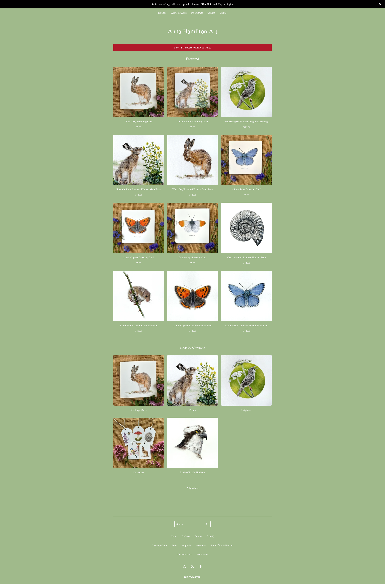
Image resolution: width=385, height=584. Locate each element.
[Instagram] (184, 566)
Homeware (201, 545)
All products (192, 487)
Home (174, 536)
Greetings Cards (159, 545)
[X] (192, 566)
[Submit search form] (207, 524)
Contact (211, 12)
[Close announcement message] (380, 4)
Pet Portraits (197, 12)
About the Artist (178, 12)
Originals (186, 545)
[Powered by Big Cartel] (192, 577)
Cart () (223, 12)
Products (162, 12)
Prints (174, 545)
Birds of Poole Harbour (222, 545)
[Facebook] (201, 566)
